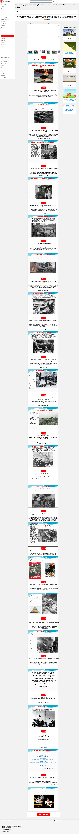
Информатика (4, 38)
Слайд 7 (43, 278)
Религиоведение (4, 17)
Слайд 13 (44, 510)
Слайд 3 (43, 128)
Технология (3, 63)
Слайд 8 (43, 318)
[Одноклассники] (46, 19)
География (3, 32)
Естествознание (4, 13)
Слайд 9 (43, 357)
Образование (4, 8)
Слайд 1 (43, 57)
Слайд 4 (43, 166)
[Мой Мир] (49, 19)
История (3, 40)
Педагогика (3, 59)
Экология (3, 75)
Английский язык (4, 23)
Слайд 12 (44, 471)
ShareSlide (7, 1)
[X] (48, 19)
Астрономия (3, 25)
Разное (2, 6)
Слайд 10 (44, 395)
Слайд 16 (44, 618)
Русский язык (4, 61)
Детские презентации (5, 36)
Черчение (3, 21)
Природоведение (4, 15)
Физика (2, 65)
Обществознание (4, 55)
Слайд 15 (44, 582)
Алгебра (3, 27)
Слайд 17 (44, 656)
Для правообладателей (6, 829)
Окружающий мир (5, 57)
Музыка (3, 46)
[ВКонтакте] (44, 19)
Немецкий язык (4, 50)
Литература (3, 42)
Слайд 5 (43, 202)
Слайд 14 (44, 548)
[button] (59, 25)
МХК (2, 48)
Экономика (3, 77)
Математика (3, 44)
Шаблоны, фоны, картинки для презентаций (6, 72)
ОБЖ (2, 53)
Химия (2, 69)
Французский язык (5, 19)
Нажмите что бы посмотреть (62, 821)
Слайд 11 (44, 433)
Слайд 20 (44, 775)
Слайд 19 (44, 731)
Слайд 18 (44, 694)
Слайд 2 (43, 87)
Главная (4, 4)
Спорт (2, 10)
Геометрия (3, 34)
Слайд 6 (43, 241)
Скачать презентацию (43, 814)
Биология (3, 29)
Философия (3, 67)
